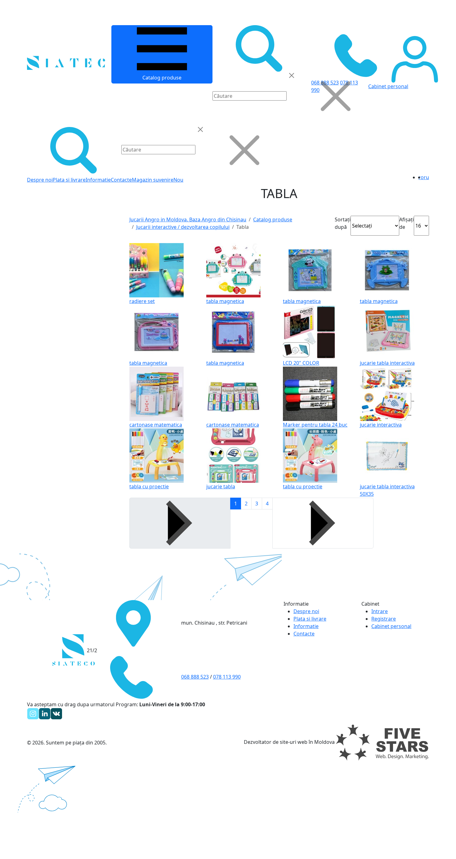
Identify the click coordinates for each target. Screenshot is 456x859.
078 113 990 (227, 676)
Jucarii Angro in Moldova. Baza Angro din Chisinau (187, 219)
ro (421, 177)
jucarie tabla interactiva (387, 362)
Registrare (383, 618)
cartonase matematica (155, 424)
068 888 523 (195, 676)
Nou (178, 179)
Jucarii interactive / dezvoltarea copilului (183, 227)
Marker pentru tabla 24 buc (315, 424)
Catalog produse (161, 77)
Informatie (98, 179)
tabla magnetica (225, 301)
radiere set (142, 301)
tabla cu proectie (149, 486)
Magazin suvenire (152, 179)
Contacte (121, 179)
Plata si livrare (69, 179)
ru (426, 177)
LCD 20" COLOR (301, 362)
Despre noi (40, 179)
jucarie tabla (220, 486)
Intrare (379, 611)
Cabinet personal (391, 626)
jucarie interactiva (381, 424)
